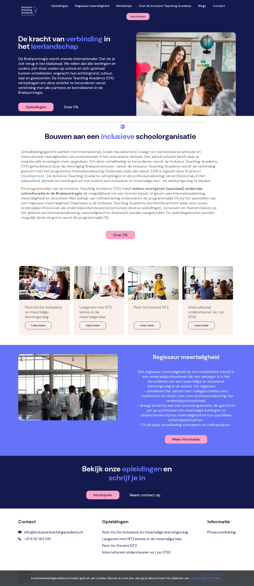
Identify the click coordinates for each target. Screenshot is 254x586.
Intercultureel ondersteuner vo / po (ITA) (136, 552)
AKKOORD (213, 578)
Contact (219, 6)
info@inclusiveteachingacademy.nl (53, 532)
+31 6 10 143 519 (37, 538)
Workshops (124, 6)
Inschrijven (138, 16)
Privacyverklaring (221, 532)
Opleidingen (59, 6)
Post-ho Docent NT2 (119, 545)
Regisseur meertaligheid (92, 6)
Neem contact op (145, 495)
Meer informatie (186, 439)
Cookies (195, 578)
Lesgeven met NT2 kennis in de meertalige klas (142, 538)
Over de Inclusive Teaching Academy (165, 6)
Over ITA (71, 107)
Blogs (202, 6)
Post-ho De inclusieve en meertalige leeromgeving (145, 532)
